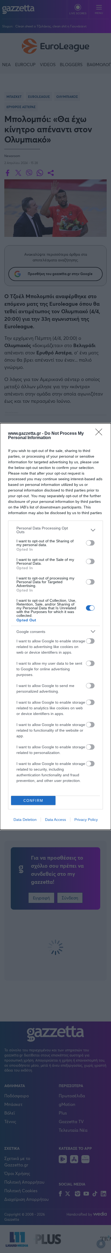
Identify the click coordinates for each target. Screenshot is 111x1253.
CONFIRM (33, 801)
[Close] (100, 434)
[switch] (90, 543)
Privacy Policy (86, 819)
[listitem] (55, 530)
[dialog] (55, 626)
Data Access (55, 819)
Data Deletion (25, 819)
